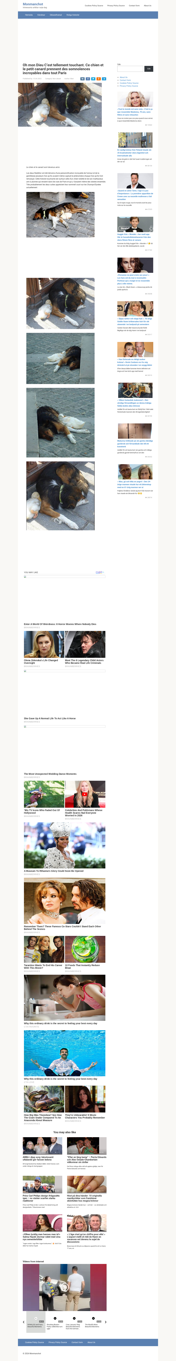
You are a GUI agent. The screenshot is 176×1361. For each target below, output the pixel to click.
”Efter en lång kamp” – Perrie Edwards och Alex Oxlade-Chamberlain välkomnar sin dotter (86, 1160)
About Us (147, 6)
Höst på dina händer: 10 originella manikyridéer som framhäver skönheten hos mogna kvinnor (84, 1198)
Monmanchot (33, 4)
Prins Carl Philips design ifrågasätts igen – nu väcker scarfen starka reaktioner (41, 1198)
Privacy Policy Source (116, 6)
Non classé (57, 79)
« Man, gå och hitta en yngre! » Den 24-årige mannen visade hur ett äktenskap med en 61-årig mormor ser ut (134, 484)
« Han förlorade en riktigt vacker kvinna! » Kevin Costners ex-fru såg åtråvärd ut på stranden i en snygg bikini (134, 362)
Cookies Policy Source (94, 6)
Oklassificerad (56, 15)
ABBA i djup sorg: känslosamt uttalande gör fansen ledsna (38, 1158)
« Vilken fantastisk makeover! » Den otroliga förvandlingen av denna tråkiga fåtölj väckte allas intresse (134, 403)
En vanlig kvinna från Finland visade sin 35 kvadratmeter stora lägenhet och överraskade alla (134, 153)
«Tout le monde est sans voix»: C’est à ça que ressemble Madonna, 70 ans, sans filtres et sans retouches (135, 112)
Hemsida (29, 15)
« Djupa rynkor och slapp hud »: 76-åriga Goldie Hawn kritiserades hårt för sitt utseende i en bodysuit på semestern (134, 322)
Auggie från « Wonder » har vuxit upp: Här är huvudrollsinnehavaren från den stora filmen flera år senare (134, 237)
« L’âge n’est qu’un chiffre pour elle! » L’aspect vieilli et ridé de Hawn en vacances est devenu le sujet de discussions (86, 1238)
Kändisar (41, 15)
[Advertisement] (88, 39)
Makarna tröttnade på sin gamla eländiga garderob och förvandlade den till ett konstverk (135, 444)
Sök (119, 64)
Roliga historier (73, 15)
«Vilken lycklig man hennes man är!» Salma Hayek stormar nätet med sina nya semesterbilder (41, 1237)
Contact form (134, 6)
